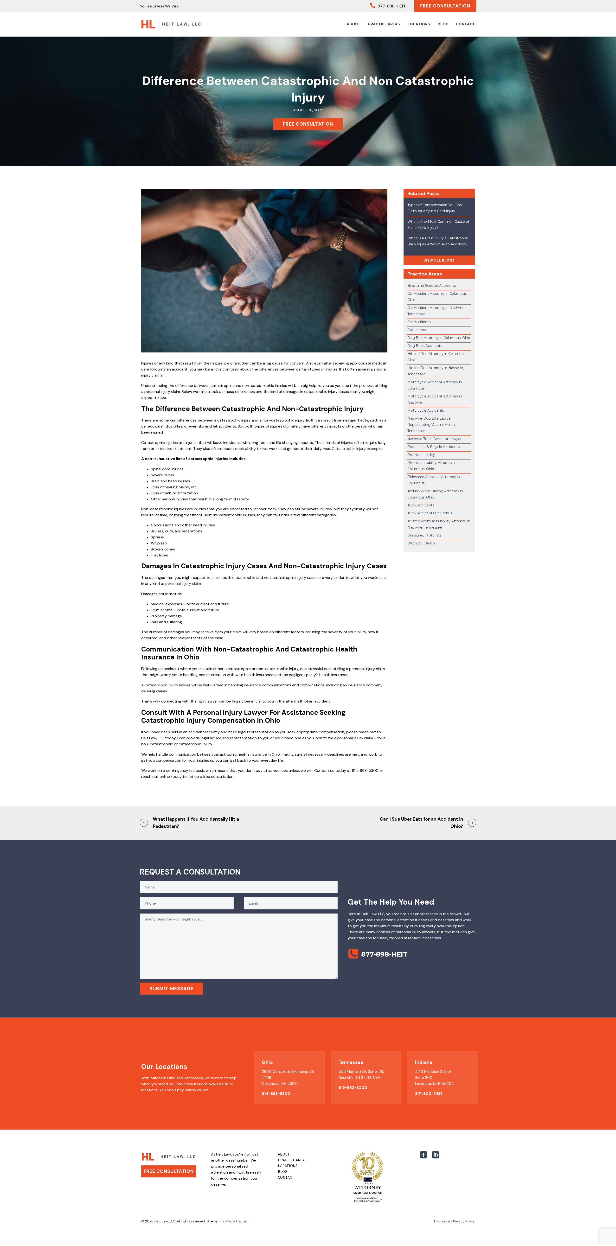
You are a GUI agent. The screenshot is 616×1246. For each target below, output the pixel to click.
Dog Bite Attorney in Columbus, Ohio (438, 338)
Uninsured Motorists (424, 535)
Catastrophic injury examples (357, 448)
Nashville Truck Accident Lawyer (434, 439)
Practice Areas (384, 24)
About (353, 24)
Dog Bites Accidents (424, 346)
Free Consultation (445, 6)
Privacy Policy (464, 1221)
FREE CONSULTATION (308, 124)
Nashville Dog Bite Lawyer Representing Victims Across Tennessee (431, 424)
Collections (416, 330)
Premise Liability (421, 455)
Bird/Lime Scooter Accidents (431, 285)
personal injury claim (183, 583)
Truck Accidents (420, 505)
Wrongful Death (421, 543)
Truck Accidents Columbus (429, 513)
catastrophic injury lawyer (168, 685)
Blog (443, 24)
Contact (465, 24)
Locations (419, 24)
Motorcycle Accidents (425, 410)
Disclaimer (442, 1221)
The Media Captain (234, 1221)
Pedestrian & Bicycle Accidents (433, 447)
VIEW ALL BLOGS (439, 260)
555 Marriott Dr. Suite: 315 (361, 1071)
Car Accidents (418, 322)
